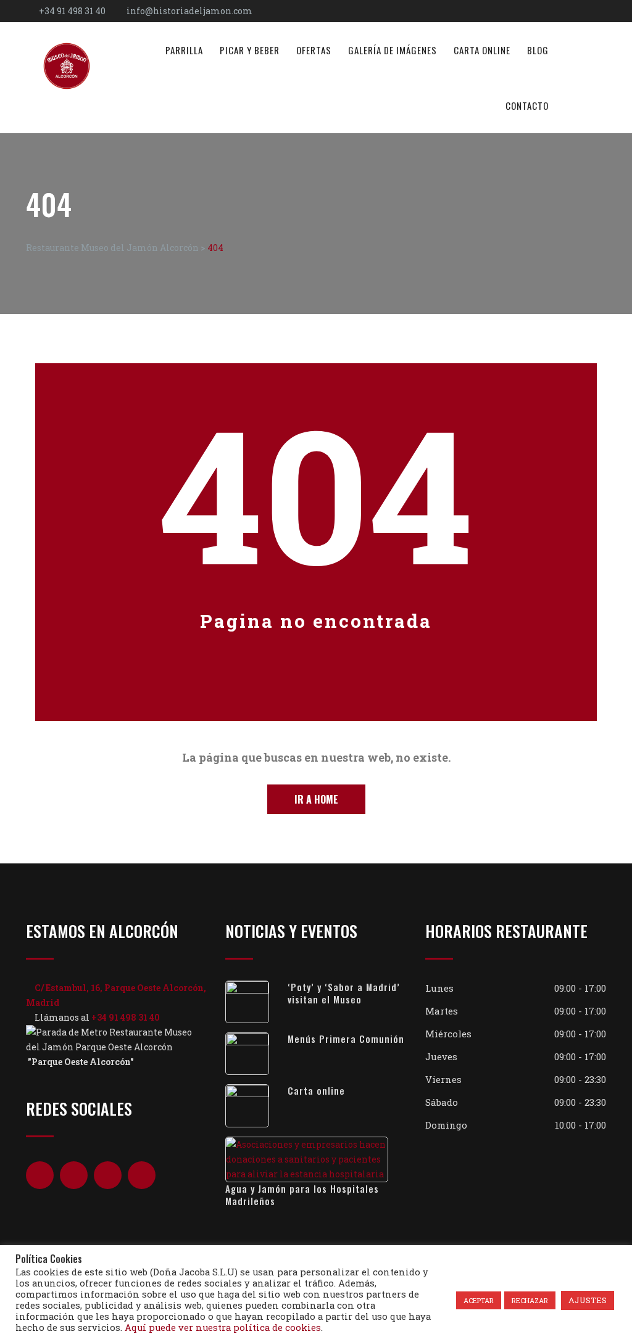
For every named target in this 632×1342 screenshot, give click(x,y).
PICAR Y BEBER (250, 50)
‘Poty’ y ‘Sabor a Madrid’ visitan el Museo (344, 993)
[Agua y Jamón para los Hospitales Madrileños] (315, 1159)
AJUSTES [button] (587, 1300)
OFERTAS (313, 50)
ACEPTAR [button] (479, 1300)
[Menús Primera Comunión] (256, 1053)
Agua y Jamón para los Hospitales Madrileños (302, 1195)
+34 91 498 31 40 (72, 11)
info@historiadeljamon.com (189, 11)
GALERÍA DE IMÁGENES (392, 50)
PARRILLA (184, 50)
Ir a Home (316, 799)
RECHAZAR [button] (530, 1300)
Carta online (316, 1090)
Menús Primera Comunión (346, 1038)
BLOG (538, 50)
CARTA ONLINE (482, 50)
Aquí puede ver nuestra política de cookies (223, 1327)
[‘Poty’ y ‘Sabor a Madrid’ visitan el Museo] (256, 1002)
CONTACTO (527, 105)
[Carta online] (256, 1105)
